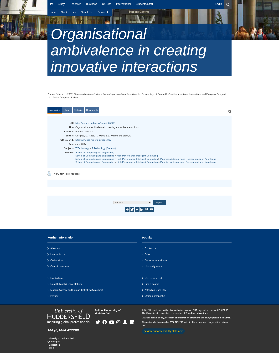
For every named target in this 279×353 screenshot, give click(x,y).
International (123, 3)
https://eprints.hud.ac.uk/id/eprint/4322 (95, 123)
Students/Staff (144, 3)
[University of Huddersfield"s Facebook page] (104, 322)
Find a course (152, 284)
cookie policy (157, 318)
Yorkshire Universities (196, 313)
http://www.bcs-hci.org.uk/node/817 (93, 140)
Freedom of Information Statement (182, 318)
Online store (56, 260)
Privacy (54, 296)
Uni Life (106, 3)
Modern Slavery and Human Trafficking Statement (76, 290)
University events (154, 278)
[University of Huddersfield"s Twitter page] (98, 322)
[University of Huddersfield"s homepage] (68, 316)
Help (74, 12)
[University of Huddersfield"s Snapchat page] (126, 322)
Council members (59, 266)
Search (85, 12)
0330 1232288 (176, 322)
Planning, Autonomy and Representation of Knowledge (188, 159)
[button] (228, 4)
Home (53, 12)
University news (153, 266)
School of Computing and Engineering (94, 152)
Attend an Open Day (155, 290)
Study (61, 3)
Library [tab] (67, 110)
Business (91, 3)
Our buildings (57, 278)
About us (55, 248)
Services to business (156, 260)
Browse (102, 12)
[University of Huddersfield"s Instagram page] (118, 322)
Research (75, 3)
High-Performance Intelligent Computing (137, 155)
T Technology (82, 148)
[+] (229, 111)
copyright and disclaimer (217, 318)
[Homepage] (51, 4)
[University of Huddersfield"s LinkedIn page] (132, 322)
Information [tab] (54, 110)
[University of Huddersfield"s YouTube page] (111, 322)
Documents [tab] (92, 110)
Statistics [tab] (78, 110)
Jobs (147, 254)
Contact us (150, 248)
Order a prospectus (155, 296)
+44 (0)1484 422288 (63, 330)
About (64, 12)
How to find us (57, 254)
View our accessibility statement (164, 331)
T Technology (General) (104, 148)
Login (218, 3)
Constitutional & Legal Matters (66, 284)
